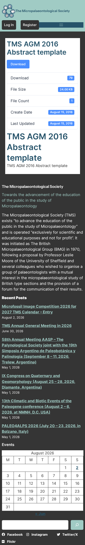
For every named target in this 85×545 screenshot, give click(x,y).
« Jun (40, 513)
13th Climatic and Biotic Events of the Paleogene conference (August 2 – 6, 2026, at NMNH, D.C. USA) (37, 406)
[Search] (77, 525)
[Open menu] (61, 25)
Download (18, 64)
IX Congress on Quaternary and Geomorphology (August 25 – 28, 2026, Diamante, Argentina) (38, 381)
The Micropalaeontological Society (42, 11)
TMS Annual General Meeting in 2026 (37, 325)
